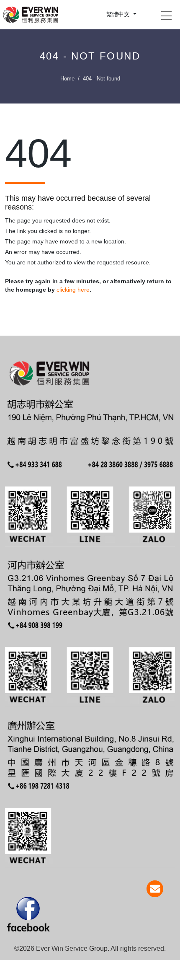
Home (67, 78)
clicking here (73, 289)
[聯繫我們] (155, 888)
